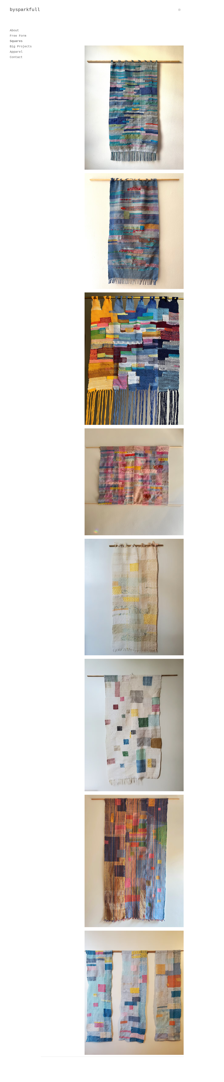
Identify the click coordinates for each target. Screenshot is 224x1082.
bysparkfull (25, 9)
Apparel (16, 52)
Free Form (18, 36)
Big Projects (21, 46)
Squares (16, 41)
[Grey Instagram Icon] (179, 9)
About (14, 30)
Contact (16, 57)
